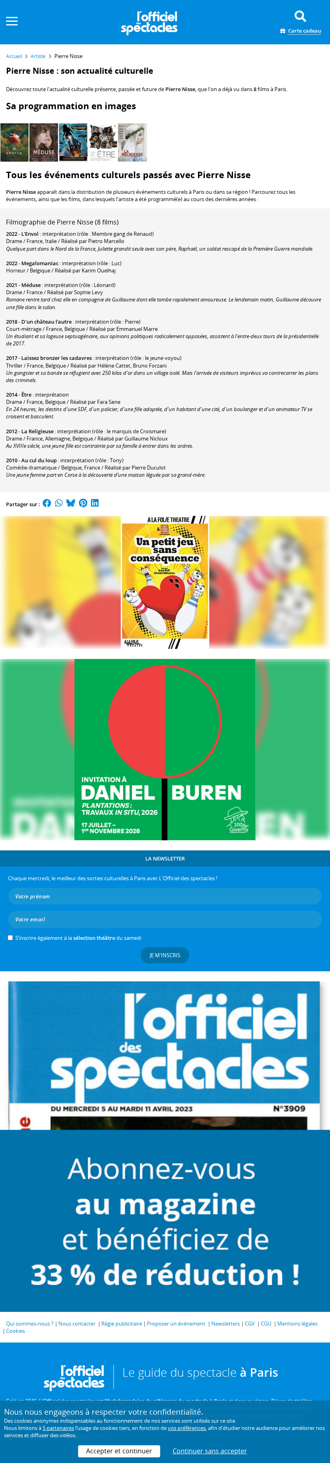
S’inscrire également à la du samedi (78, 937)
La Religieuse (37, 431)
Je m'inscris (165, 955)
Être (26, 394)
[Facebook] (47, 504)
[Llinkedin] (95, 504)
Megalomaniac (39, 263)
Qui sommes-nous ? (30, 1323)
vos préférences (187, 1428)
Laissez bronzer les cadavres (56, 358)
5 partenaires (58, 1428)
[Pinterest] (83, 504)
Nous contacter (76, 1323)
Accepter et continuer (119, 1450)
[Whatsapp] (59, 504)
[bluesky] (70, 504)
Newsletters (225, 1323)
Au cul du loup (39, 460)
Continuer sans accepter (210, 1450)
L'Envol (30, 233)
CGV (250, 1323)
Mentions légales (297, 1323)
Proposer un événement (176, 1323)
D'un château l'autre (46, 321)
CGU (266, 1323)
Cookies (15, 1330)
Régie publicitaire (121, 1323)
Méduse (31, 285)
